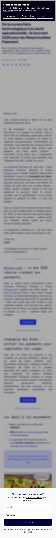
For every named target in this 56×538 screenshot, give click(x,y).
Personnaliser (28, 16)
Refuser (45, 16)
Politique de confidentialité (25, 8)
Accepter (11, 16)
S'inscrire (28, 522)
